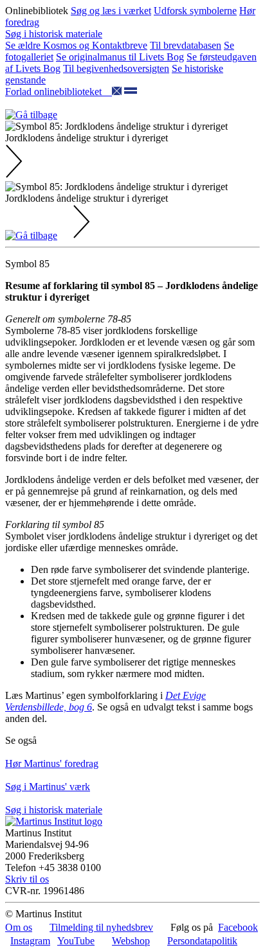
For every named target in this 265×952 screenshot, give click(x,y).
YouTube (76, 940)
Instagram (30, 940)
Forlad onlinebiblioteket (58, 91)
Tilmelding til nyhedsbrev (101, 927)
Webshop (131, 940)
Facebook (238, 927)
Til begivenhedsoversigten (116, 68)
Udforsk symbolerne (195, 10)
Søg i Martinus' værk (47, 786)
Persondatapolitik (202, 940)
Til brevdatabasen (185, 45)
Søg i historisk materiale (53, 33)
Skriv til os (27, 879)
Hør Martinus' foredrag (51, 763)
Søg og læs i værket (111, 10)
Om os (18, 927)
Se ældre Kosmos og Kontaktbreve (76, 45)
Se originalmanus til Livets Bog (120, 56)
